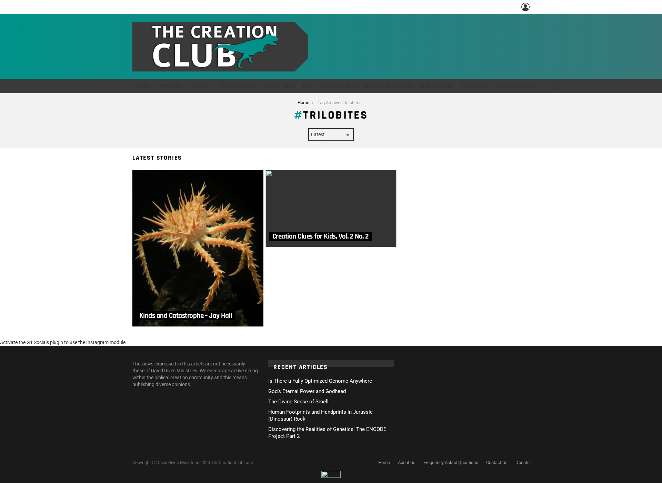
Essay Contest (516, 86)
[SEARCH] (555, 86)
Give (307, 86)
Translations (238, 86)
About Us (279, 86)
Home (143, 86)
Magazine (475, 86)
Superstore (437, 86)
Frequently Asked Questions (450, 462)
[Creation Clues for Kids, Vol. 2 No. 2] (331, 208)
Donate (522, 462)
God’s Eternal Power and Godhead (307, 391)
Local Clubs (338, 86)
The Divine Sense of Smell (298, 402)
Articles (170, 86)
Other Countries (388, 86)
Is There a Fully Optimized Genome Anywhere (320, 381)
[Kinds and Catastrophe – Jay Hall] (197, 248)
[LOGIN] (525, 7)
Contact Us (497, 462)
